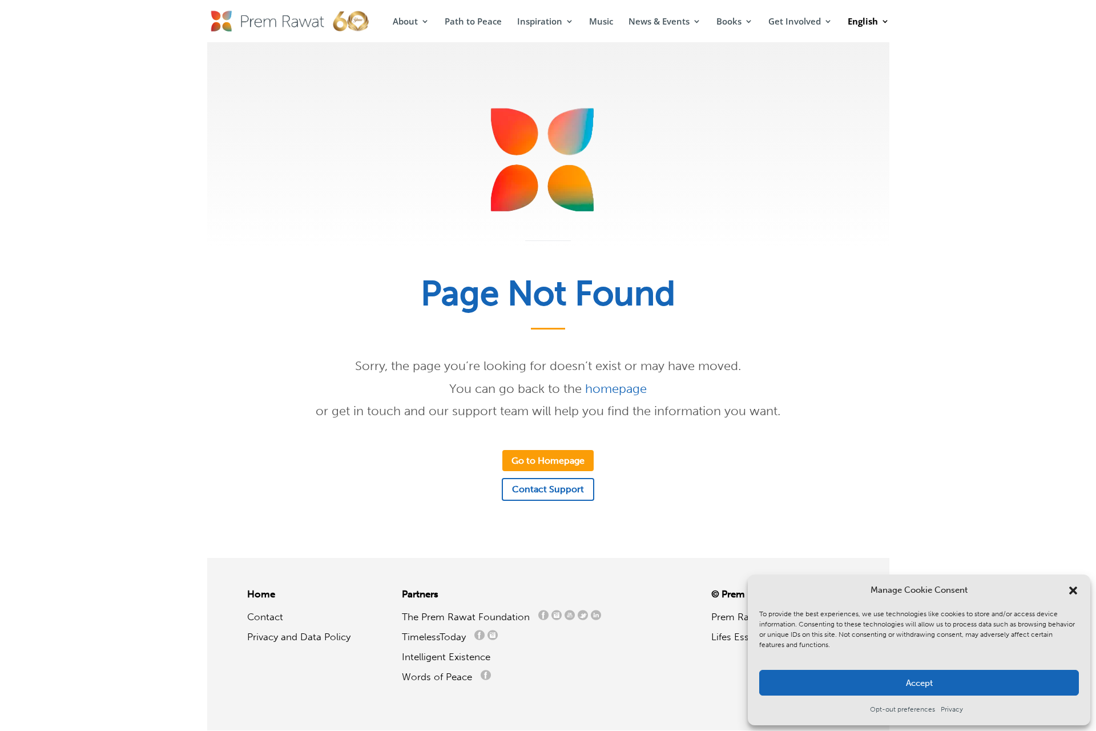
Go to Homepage (548, 460)
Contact (265, 616)
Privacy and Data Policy (298, 636)
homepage (616, 388)
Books (729, 22)
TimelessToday (437, 636)
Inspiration (539, 22)
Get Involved (794, 22)
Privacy (952, 709)
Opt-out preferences (902, 709)
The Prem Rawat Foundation (468, 616)
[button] (1073, 590)
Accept (919, 683)
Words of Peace (441, 676)
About (405, 22)
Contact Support (548, 489)
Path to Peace (473, 22)
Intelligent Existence (446, 656)
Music (601, 22)
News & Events (659, 22)
